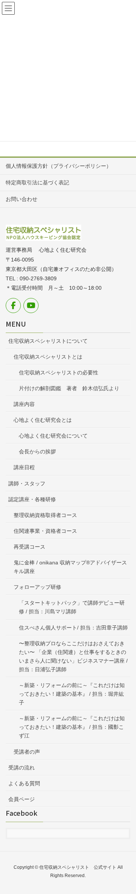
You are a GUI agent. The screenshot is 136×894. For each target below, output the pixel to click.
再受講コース (29, 547)
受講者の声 (27, 752)
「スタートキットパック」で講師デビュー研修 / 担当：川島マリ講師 (72, 607)
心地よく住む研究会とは (43, 420)
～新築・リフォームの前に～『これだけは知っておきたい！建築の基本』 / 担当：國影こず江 (72, 727)
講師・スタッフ (26, 483)
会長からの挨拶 (37, 452)
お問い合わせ (21, 199)
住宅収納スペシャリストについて (48, 341)
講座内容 (24, 404)
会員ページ (21, 799)
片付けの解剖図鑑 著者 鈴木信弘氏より (69, 388)
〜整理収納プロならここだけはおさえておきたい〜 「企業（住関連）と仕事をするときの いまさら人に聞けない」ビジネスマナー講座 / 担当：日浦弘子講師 (74, 656)
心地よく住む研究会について (53, 436)
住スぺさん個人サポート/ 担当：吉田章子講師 (73, 628)
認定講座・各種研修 (32, 499)
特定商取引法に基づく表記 (37, 182)
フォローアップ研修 (37, 587)
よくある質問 (24, 783)
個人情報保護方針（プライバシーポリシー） (58, 166)
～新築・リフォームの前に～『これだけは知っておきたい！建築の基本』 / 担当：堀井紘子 (72, 693)
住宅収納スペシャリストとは (48, 357)
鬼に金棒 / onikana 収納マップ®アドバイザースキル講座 (70, 567)
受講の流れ (21, 768)
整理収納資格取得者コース (45, 515)
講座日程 (24, 467)
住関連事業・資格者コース (45, 531)
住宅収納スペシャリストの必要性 (58, 372)
